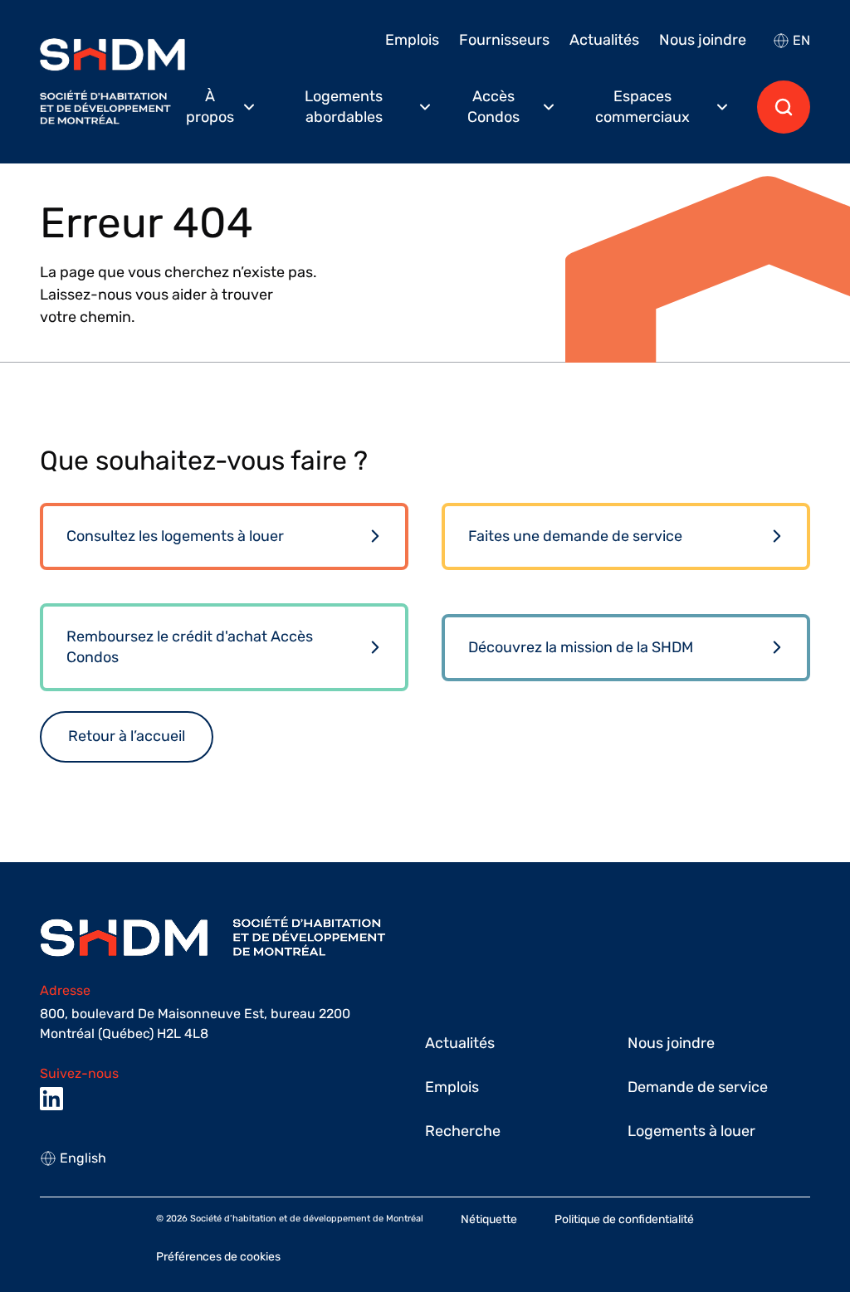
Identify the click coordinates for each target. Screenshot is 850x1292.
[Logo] (112, 81)
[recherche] (783, 107)
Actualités (604, 40)
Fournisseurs (504, 40)
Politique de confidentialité (624, 1219)
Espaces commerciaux (642, 106)
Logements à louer (691, 1131)
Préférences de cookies (218, 1257)
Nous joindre (702, 40)
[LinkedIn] (51, 1098)
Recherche (463, 1131)
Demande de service (698, 1087)
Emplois (412, 40)
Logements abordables (344, 106)
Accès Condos (493, 106)
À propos (210, 106)
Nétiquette (489, 1219)
